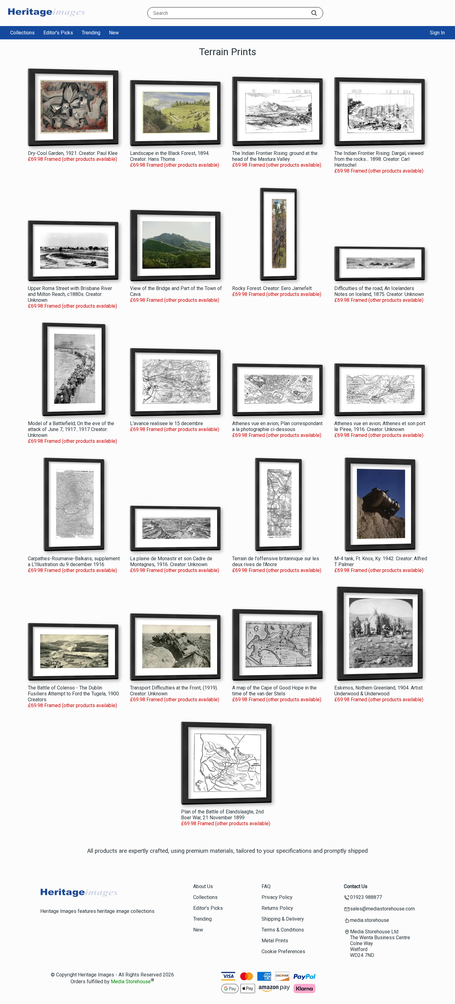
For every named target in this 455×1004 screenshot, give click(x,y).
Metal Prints (275, 941)
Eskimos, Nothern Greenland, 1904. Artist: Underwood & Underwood (378, 691)
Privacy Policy (277, 897)
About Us (203, 886)
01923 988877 (366, 897)
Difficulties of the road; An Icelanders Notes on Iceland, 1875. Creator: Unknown (379, 291)
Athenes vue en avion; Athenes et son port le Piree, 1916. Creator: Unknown (379, 426)
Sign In (437, 33)
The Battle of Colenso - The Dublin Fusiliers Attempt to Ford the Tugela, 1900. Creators (74, 693)
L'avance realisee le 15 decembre (166, 423)
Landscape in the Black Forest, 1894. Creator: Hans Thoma (170, 156)
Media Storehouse (131, 982)
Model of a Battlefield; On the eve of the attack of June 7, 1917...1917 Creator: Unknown (71, 429)
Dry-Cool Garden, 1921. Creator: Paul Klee (73, 153)
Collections (22, 33)
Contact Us (355, 886)
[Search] (314, 13)
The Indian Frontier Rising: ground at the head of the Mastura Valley (275, 156)
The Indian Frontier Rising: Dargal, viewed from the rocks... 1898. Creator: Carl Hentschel (378, 159)
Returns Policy (277, 908)
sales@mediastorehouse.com (382, 909)
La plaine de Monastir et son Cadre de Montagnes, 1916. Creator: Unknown (171, 561)
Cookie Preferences (283, 951)
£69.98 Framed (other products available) (72, 159)
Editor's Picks (58, 33)
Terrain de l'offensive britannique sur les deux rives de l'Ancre (275, 561)
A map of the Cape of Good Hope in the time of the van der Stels (274, 691)
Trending (91, 33)
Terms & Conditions (283, 930)
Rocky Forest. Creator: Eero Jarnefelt (272, 288)
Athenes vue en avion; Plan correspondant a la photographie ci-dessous (277, 426)
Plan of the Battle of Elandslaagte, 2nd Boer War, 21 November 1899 (222, 815)
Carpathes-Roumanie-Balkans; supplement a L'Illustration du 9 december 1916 (74, 561)
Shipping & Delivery (283, 919)
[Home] (46, 20)
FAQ (266, 886)
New (114, 33)
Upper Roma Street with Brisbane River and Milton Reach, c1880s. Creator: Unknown (70, 294)
